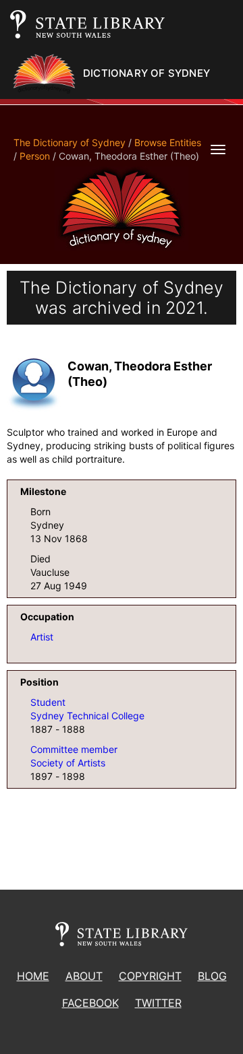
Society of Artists (67, 762)
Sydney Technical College (87, 715)
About (84, 976)
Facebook (90, 1003)
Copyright (150, 976)
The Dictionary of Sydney (70, 142)
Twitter (158, 1003)
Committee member (73, 749)
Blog (212, 976)
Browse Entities (167, 142)
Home (33, 976)
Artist (41, 637)
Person (35, 156)
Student (47, 702)
